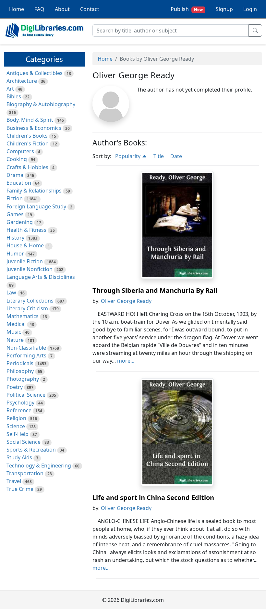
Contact (89, 9)
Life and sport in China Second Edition (153, 497)
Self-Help (17, 434)
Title (158, 156)
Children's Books (27, 135)
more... (125, 360)
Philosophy (20, 371)
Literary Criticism (27, 308)
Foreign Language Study (36, 206)
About (62, 9)
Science (15, 426)
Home (16, 9)
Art (10, 88)
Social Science (23, 441)
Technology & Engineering (38, 465)
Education (18, 182)
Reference (18, 410)
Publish (187, 9)
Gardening (19, 222)
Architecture (21, 80)
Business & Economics (33, 127)
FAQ (39, 9)
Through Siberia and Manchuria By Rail (154, 290)
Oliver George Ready (126, 300)
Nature (15, 339)
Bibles (13, 96)
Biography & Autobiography (40, 104)
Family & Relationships (34, 190)
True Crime (19, 488)
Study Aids (19, 457)
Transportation (24, 473)
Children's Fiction (27, 143)
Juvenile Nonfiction (29, 269)
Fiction (14, 198)
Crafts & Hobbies (27, 167)
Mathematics (22, 316)
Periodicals (19, 363)
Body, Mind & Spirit (29, 119)
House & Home (25, 245)
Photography (22, 378)
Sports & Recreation (31, 449)
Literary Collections (30, 300)
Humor (15, 253)
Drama (14, 175)
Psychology (20, 402)
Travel (13, 481)
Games (15, 214)
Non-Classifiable (26, 347)
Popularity (128, 156)
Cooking (16, 159)
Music (13, 331)
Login (250, 9)
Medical (16, 324)
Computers (20, 151)
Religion (16, 418)
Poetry (14, 387)
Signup (224, 9)
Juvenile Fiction (24, 261)
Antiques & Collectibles (34, 73)
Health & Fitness (26, 229)
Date (176, 156)
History (15, 237)
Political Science (25, 394)
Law (11, 292)
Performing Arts (26, 355)
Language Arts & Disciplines (40, 276)
